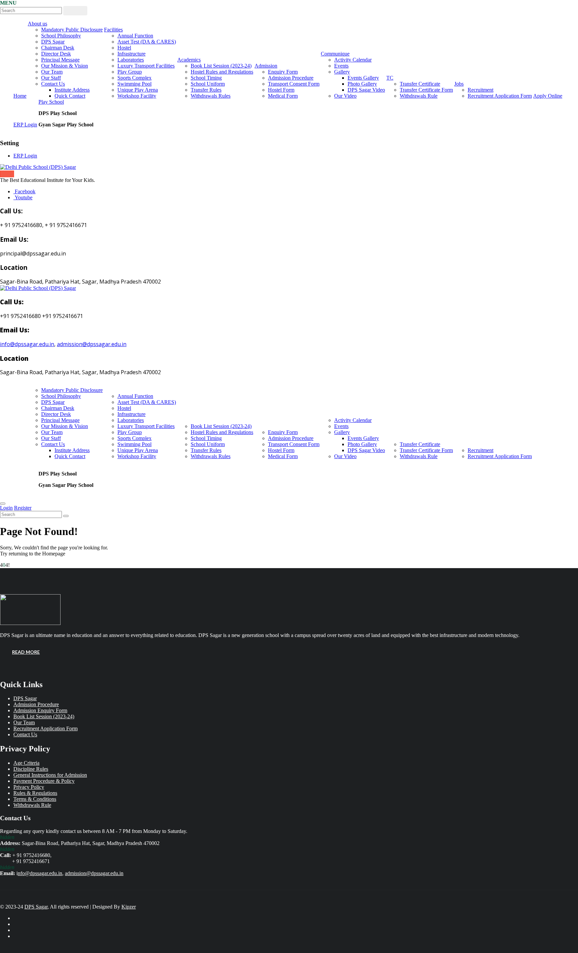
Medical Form (283, 96)
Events (341, 66)
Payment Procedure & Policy (44, 781)
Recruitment (480, 90)
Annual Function (135, 35)
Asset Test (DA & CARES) (146, 41)
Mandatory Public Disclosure (72, 29)
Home (19, 96)
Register (22, 508)
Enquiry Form (283, 72)
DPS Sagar (53, 41)
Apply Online (547, 96)
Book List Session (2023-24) (221, 66)
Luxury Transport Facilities (146, 66)
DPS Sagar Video (366, 90)
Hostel (124, 47)
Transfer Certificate (420, 84)
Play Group (129, 72)
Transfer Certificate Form (426, 90)
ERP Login (25, 124)
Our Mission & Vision (64, 66)
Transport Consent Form (293, 84)
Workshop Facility (136, 96)
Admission (266, 66)
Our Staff (51, 78)
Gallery (342, 72)
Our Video (345, 96)
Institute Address (72, 90)
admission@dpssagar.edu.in (91, 344)
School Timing (206, 78)
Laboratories (130, 60)
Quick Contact (70, 96)
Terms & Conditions (34, 799)
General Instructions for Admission (50, 775)
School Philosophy (61, 35)
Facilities (113, 29)
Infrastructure (131, 54)
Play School (51, 102)
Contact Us (53, 84)
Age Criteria (26, 763)
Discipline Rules (30, 769)
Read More (26, 652)
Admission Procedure (290, 78)
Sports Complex (134, 78)
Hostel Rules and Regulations (222, 72)
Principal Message (60, 60)
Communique (335, 54)
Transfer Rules (206, 90)
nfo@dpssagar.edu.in (40, 873)
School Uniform (208, 84)
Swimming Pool (134, 84)
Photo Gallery (362, 84)
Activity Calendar (353, 60)
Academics (189, 60)
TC (389, 78)
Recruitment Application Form (500, 96)
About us (37, 23)
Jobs (459, 84)
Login (6, 508)
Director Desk (56, 54)
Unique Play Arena (137, 90)
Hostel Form (281, 90)
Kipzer (128, 907)
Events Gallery (363, 78)
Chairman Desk (57, 47)
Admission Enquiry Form (40, 710)
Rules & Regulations (35, 793)
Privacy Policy (28, 787)
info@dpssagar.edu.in (27, 344)
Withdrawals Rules (210, 96)
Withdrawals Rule (419, 96)
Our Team (52, 72)
